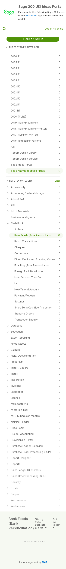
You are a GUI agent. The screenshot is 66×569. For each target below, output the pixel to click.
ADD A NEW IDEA (34, 39)
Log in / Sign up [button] (54, 28)
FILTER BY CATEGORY (20, 180)
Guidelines (31, 15)
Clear (57, 180)
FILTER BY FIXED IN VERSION (24, 47)
